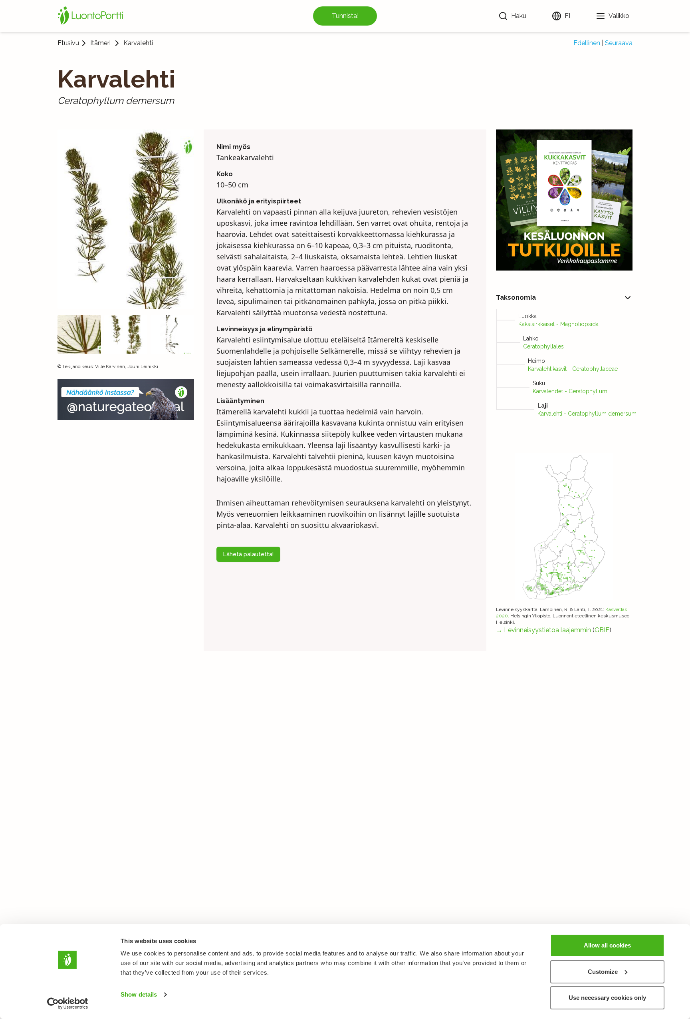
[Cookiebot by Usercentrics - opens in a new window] (68, 1003)
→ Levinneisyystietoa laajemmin (543, 630)
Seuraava (618, 43)
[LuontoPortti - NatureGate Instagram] (126, 399)
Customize (603, 971)
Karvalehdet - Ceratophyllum (570, 391)
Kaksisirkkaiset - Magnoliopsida (558, 324)
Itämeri (100, 43)
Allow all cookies (607, 945)
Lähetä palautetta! (248, 554)
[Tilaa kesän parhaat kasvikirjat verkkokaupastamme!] (564, 200)
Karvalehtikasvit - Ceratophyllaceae (573, 369)
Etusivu (68, 43)
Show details (139, 994)
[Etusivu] (92, 16)
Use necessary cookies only (607, 997)
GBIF (602, 630)
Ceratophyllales (543, 346)
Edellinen (586, 43)
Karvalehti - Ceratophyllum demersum (586, 413)
